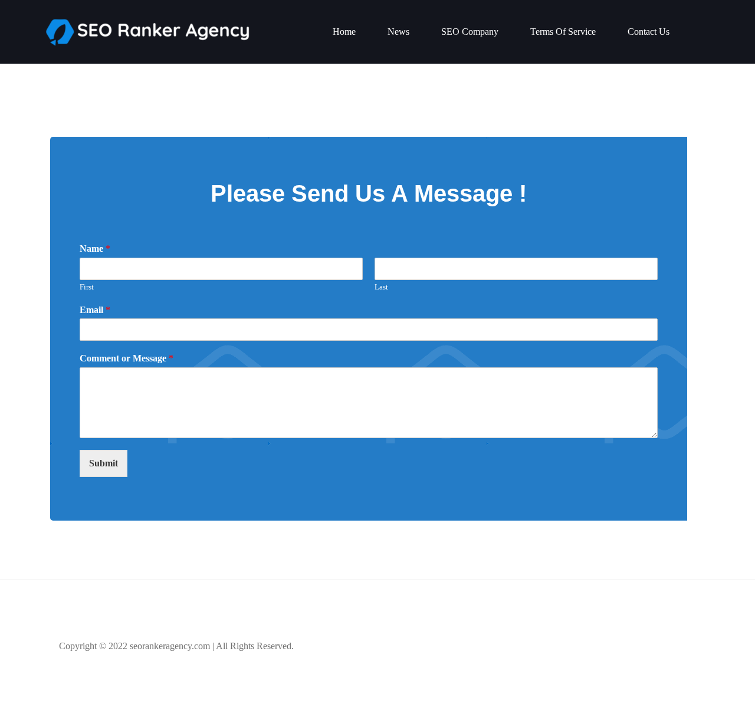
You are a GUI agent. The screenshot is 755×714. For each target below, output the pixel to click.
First (87, 286)
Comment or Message (126, 358)
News (398, 32)
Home (344, 32)
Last (381, 286)
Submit (103, 463)
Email (95, 310)
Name (95, 249)
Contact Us (648, 32)
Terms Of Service (563, 32)
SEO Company (469, 32)
